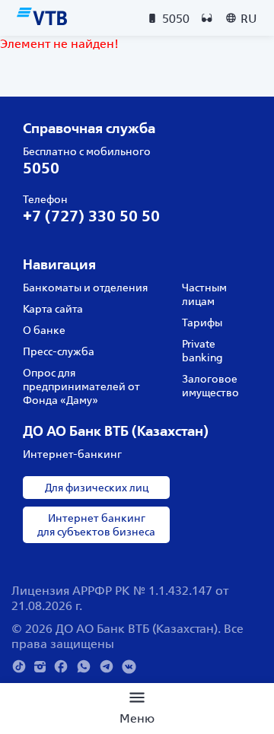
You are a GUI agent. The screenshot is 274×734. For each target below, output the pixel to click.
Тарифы (202, 322)
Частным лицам (204, 294)
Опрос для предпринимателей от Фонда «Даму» (81, 386)
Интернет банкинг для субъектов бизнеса (96, 525)
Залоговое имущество (210, 385)
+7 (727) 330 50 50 (91, 215)
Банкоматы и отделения (85, 287)
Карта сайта (53, 309)
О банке (44, 330)
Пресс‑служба (58, 351)
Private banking (202, 350)
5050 (41, 167)
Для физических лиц (96, 487)
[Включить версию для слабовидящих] (207, 18)
